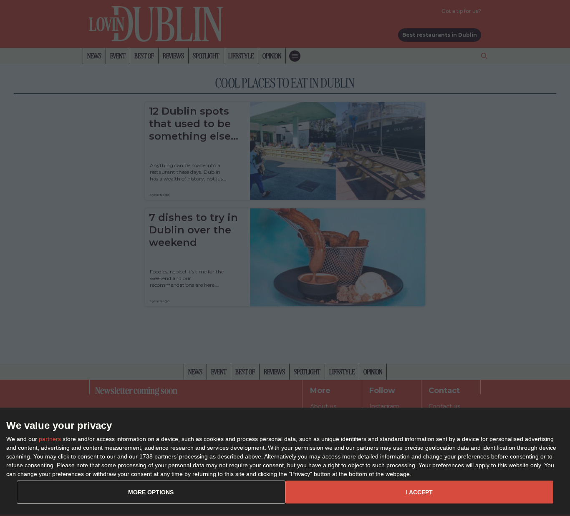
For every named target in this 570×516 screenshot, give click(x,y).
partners (50, 439)
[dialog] (285, 462)
